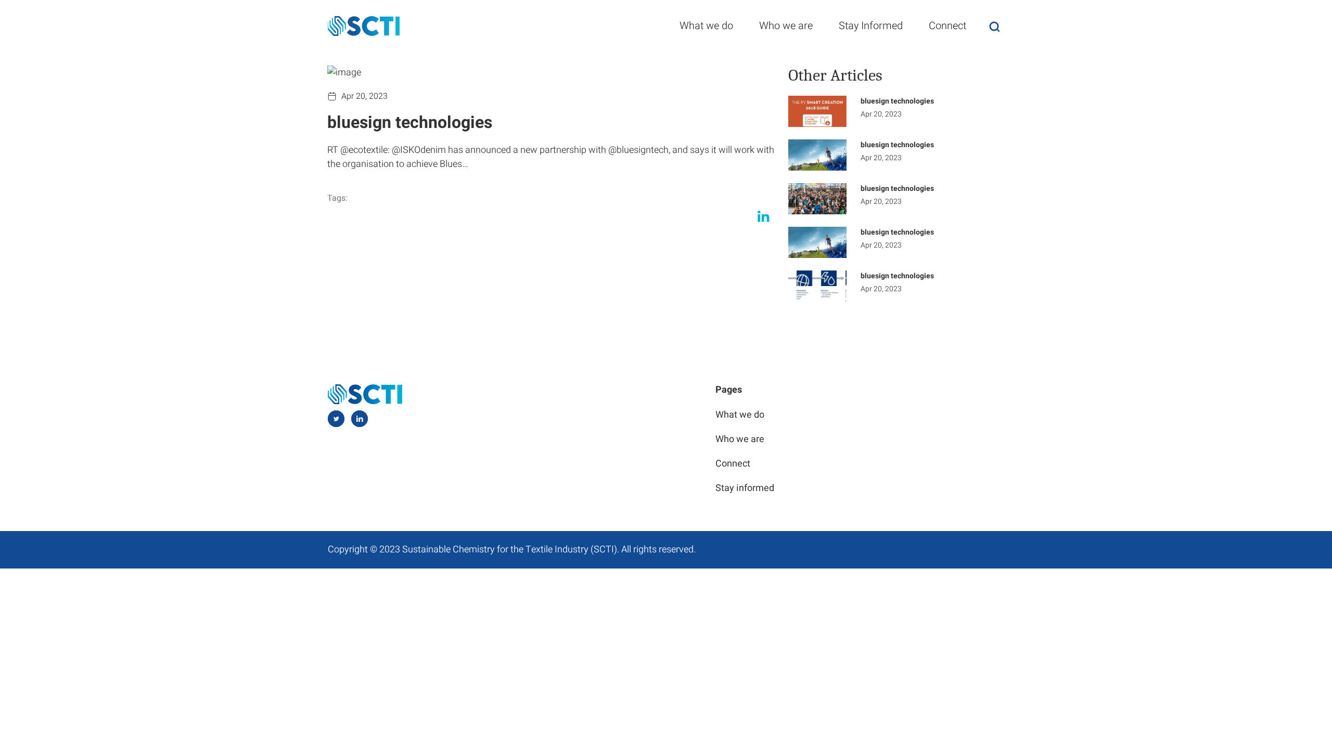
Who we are (786, 25)
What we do (706, 25)
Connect (947, 25)
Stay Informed (871, 25)
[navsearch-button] (994, 26)
